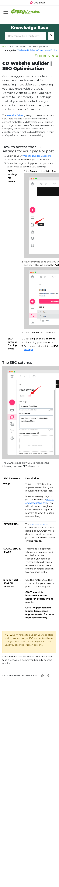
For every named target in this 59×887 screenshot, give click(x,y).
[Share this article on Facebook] (40, 56)
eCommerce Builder (47, 50)
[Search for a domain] (51, 2)
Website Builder (26, 50)
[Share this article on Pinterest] (52, 56)
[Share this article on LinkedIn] (44, 56)
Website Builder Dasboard (36, 156)
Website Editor (15, 115)
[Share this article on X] (48, 56)
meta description (39, 524)
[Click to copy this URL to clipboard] (36, 56)
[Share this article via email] (57, 56)
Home (5, 46)
